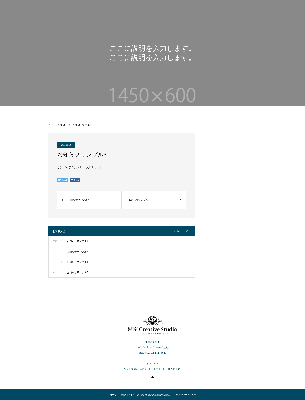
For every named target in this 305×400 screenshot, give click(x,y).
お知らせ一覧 (180, 231)
